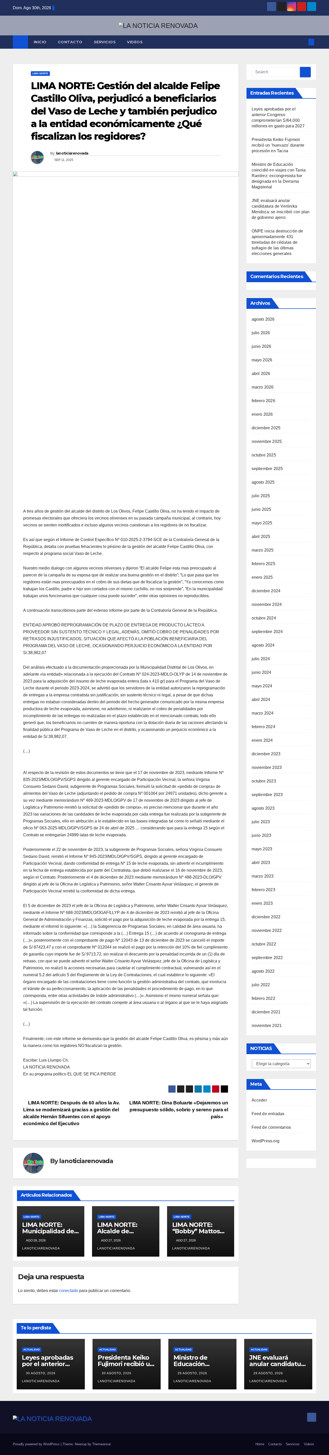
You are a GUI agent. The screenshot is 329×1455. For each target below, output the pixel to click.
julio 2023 (261, 822)
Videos (135, 42)
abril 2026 (261, 373)
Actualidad (31, 1349)
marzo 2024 (263, 713)
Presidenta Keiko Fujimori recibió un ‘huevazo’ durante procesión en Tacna (278, 145)
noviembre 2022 (267, 930)
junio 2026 (261, 346)
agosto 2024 (263, 645)
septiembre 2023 (267, 794)
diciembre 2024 (266, 591)
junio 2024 (261, 672)
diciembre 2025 (266, 428)
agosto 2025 (263, 482)
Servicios (105, 42)
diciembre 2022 (266, 917)
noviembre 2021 (267, 1025)
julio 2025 (261, 496)
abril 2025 (261, 536)
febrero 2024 (263, 727)
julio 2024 (261, 659)
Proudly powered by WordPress (37, 1444)
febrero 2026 (263, 401)
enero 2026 (262, 414)
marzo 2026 (263, 387)
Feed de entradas (268, 1114)
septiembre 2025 (267, 468)
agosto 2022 (263, 971)
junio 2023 (261, 835)
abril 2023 (261, 862)
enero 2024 (262, 740)
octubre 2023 (264, 781)
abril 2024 (261, 699)
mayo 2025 (262, 523)
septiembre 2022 (267, 957)
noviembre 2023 (267, 767)
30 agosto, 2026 (41, 1373)
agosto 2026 (263, 319)
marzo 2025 (263, 550)
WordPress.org (266, 1141)
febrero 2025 (263, 564)
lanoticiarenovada (72, 153)
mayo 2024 (262, 686)
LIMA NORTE (40, 73)
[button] (302, 42)
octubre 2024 (264, 618)
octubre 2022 (264, 944)
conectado (68, 1290)
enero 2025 (262, 577)
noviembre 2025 (267, 441)
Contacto (70, 42)
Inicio (40, 42)
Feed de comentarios (271, 1127)
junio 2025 (261, 509)
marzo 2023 (263, 876)
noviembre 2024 (267, 604)
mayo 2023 (262, 849)
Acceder (259, 1100)
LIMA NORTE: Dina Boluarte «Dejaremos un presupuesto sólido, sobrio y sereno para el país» (178, 1109)
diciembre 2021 (266, 1012)
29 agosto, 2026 (193, 1373)
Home (259, 1444)
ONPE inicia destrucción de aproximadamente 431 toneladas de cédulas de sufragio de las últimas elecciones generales (277, 242)
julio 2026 (261, 333)
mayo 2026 (262, 360)
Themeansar (101, 1444)
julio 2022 (261, 985)
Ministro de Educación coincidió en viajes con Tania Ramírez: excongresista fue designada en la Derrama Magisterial (279, 175)
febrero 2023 (263, 890)
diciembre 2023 (266, 754)
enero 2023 (262, 903)
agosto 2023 (263, 808)
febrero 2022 (263, 998)
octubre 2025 (264, 455)
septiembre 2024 (267, 631)
